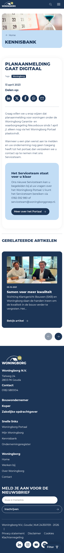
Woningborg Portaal (14, 426)
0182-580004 (10, 390)
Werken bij (8, 465)
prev (48, 336)
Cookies (49, 533)
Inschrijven (12, 509)
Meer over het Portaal (28, 211)
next (58, 336)
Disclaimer (34, 533)
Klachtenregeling (12, 537)
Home (12, 35)
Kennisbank (9, 438)
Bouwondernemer (15, 400)
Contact (7, 476)
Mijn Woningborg (13, 432)
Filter (50, 547)
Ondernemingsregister (16, 444)
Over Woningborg (13, 471)
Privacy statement (13, 533)
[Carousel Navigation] (32, 337)
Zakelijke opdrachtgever (20, 411)
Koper (6, 406)
